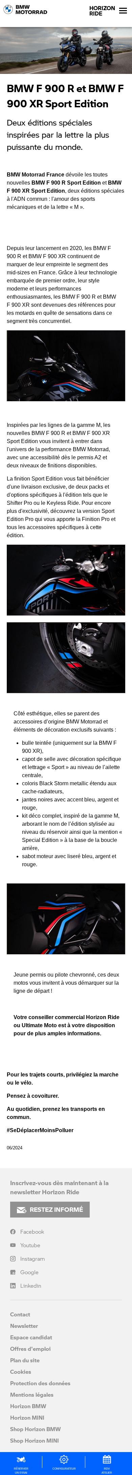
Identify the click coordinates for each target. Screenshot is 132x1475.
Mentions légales (31, 1394)
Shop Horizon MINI (34, 1440)
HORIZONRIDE (102, 10)
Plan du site (25, 1360)
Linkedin (30, 1285)
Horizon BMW (28, 1406)
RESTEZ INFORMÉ (56, 1209)
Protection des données (40, 1383)
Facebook (32, 1231)
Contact (20, 1314)
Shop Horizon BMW (35, 1429)
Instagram (32, 1258)
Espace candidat (31, 1337)
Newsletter (24, 1326)
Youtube (30, 1245)
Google (29, 1272)
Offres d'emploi (30, 1349)
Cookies (20, 1371)
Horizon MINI (27, 1417)
